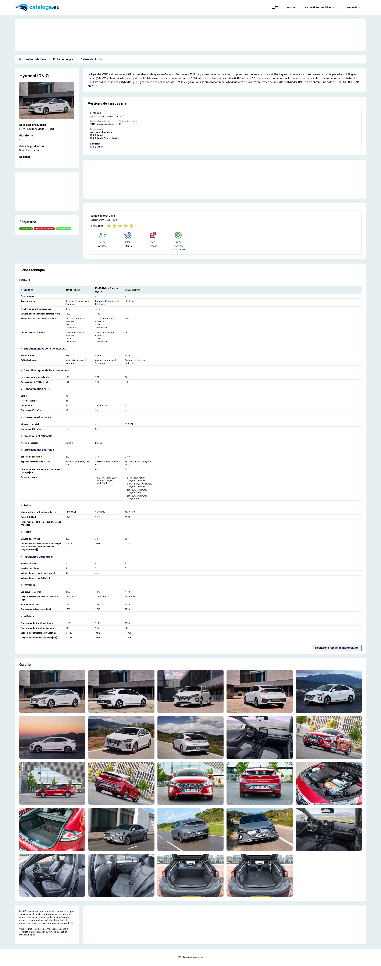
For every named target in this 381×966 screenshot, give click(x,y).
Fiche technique (63, 59)
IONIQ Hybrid (96, 135)
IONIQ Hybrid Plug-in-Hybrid (104, 138)
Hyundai (27, 75)
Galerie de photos (92, 59)
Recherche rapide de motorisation (337, 647)
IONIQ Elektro (96, 147)
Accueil (291, 7)
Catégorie (351, 7)
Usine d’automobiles (318, 7)
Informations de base (32, 59)
